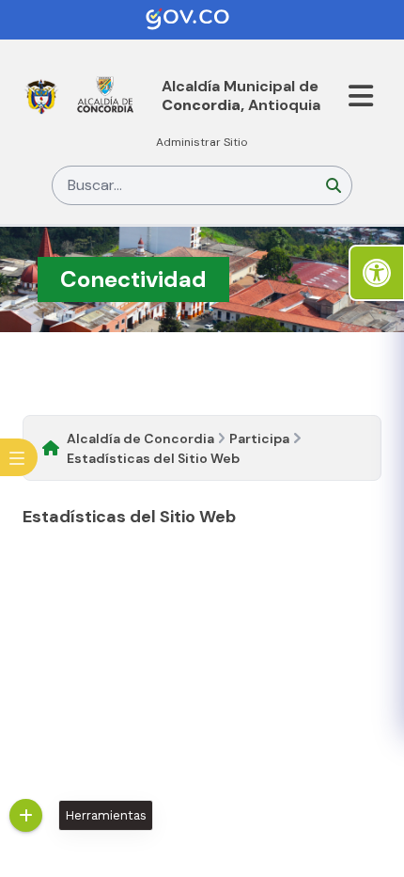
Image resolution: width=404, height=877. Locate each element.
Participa (259, 438)
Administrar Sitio (202, 142)
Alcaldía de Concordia (140, 438)
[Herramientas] (25, 815)
